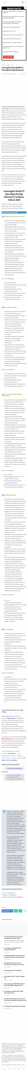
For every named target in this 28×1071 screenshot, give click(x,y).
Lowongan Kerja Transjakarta (10, 51)
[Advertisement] (14, 92)
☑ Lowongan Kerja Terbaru (14, 779)
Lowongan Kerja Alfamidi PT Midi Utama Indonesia (13, 992)
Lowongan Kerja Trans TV (9, 31)
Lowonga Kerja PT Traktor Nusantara (12, 42)
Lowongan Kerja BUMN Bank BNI (11, 27)
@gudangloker (11, 718)
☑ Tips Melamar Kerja (13, 777)
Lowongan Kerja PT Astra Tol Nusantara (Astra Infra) (13, 47)
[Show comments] (23, 1069)
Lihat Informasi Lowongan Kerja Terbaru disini (13, 1052)
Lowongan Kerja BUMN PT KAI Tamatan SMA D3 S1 (13, 11)
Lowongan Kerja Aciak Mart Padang (14, 1006)
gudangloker (11, 893)
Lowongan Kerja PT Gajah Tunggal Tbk (14, 977)
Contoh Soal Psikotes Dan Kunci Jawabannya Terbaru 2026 (13, 937)
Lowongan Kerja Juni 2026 (11, 1064)
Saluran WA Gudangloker (16, 897)
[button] (4, 2)
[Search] (25, 2)
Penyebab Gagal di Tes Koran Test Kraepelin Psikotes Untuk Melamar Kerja (14, 956)
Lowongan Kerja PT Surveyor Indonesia (13, 35)
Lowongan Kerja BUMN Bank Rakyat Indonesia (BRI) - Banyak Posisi (12, 22)
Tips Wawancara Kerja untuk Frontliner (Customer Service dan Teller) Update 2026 (14, 963)
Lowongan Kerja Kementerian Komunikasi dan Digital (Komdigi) (14, 17)
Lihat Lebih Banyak (8, 57)
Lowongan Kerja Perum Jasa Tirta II (12, 38)
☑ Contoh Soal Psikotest (14, 775)
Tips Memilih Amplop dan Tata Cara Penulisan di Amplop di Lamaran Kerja (15, 999)
